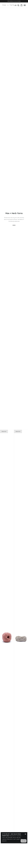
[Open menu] (25, 5)
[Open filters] (15, 5)
